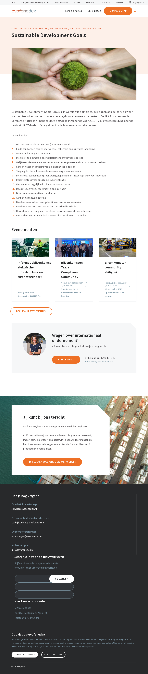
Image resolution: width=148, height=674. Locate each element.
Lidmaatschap (118, 10)
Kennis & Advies (73, 10)
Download (106, 2)
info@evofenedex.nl (31, 2)
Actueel (77, 2)
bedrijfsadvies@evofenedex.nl (28, 522)
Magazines (45, 2)
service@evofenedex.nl (24, 508)
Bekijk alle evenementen (31, 311)
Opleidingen (94, 10)
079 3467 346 (108, 358)
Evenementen (61, 2)
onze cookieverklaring (22, 646)
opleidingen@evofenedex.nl (27, 536)
